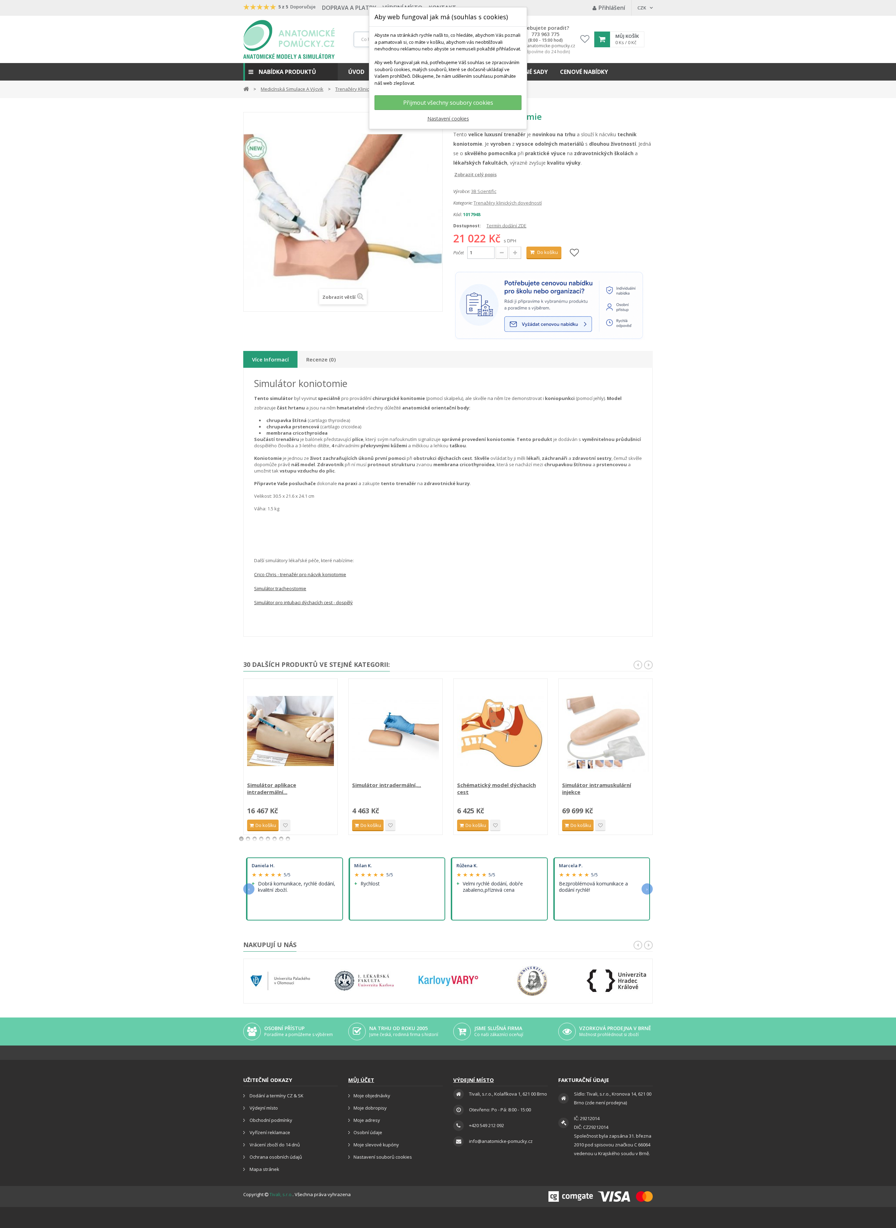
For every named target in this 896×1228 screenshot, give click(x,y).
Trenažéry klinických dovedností (508, 203)
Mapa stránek (263, 1169)
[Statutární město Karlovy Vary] (448, 981)
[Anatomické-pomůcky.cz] (289, 39)
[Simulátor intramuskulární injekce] (605, 731)
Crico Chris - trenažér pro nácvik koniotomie (300, 574)
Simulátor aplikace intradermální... (271, 788)
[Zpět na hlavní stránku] (246, 88)
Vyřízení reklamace (269, 1132)
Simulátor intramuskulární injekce (596, 788)
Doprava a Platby (349, 8)
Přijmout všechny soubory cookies (448, 102)
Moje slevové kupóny (376, 1144)
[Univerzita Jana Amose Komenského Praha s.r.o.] (532, 981)
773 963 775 (545, 34)
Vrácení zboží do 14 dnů (274, 1144)
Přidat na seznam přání (285, 825)
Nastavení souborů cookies (383, 1157)
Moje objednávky (372, 1095)
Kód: (457, 214)
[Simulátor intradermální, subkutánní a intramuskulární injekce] (395, 731)
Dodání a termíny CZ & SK (275, 1095)
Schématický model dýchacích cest (496, 788)
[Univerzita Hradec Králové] (616, 981)
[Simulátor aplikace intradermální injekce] (290, 731)
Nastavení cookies (448, 118)
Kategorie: (462, 203)
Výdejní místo (263, 1108)
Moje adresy (367, 1120)
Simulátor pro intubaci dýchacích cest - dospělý (303, 602)
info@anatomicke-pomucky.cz (545, 45)
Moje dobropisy (370, 1108)
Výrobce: (461, 191)
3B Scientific (483, 191)
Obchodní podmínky (270, 1120)
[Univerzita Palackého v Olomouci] (280, 981)
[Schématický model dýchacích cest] (500, 731)
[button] (290, 72)
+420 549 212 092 (486, 1125)
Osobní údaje (368, 1132)
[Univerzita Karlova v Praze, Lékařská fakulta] (364, 981)
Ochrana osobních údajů (275, 1157)
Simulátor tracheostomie (280, 588)
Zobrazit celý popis (458, 174)
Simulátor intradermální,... (386, 784)
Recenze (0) (321, 359)
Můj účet (361, 1079)
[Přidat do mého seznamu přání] (574, 253)
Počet (458, 252)
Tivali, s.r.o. (281, 1194)
